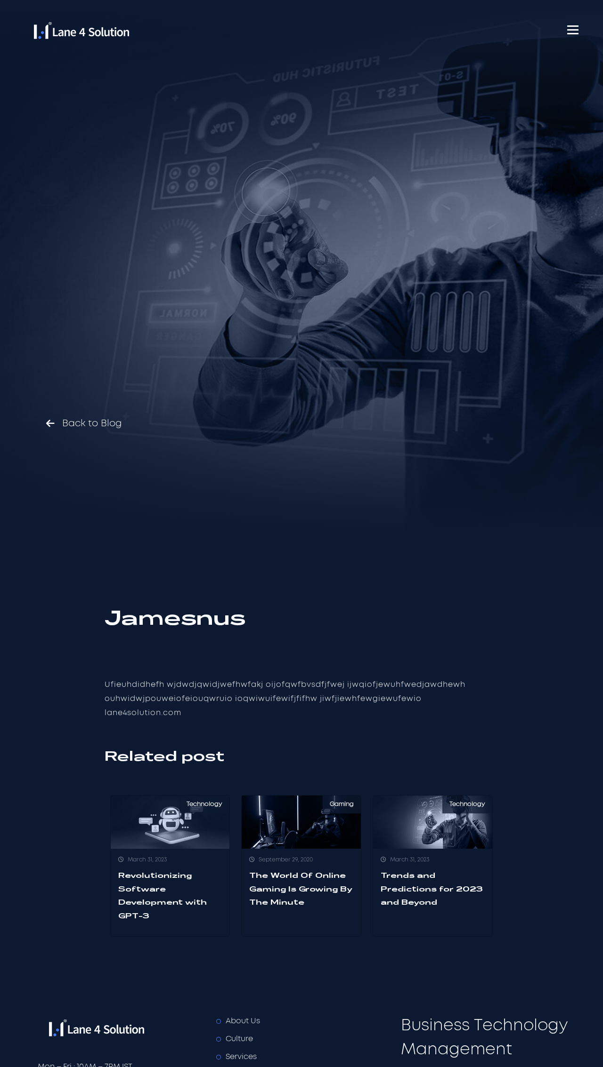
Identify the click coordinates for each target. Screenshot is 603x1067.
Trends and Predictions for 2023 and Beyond (432, 889)
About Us (243, 1021)
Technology (204, 804)
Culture (239, 1039)
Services (241, 1056)
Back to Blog (92, 423)
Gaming (342, 804)
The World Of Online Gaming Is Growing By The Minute (300, 889)
